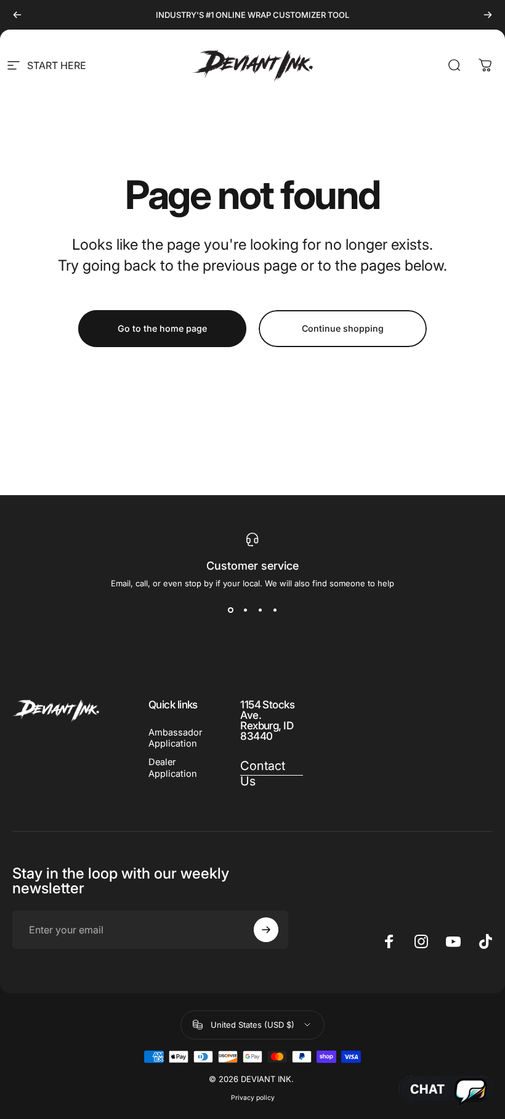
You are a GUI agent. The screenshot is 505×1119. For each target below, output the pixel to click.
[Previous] (17, 15)
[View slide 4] (274, 610)
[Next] (487, 15)
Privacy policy (253, 1098)
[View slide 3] (259, 610)
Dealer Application (172, 767)
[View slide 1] (230, 610)
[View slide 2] (245, 610)
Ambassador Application (175, 738)
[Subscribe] (266, 929)
